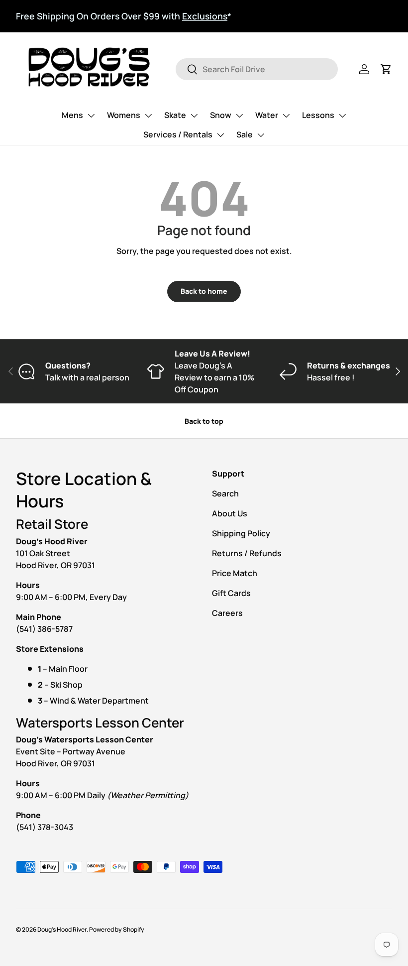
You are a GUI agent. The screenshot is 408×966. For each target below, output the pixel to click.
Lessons (318, 115)
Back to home (204, 291)
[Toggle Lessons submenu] (342, 115)
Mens (72, 115)
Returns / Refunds (247, 553)
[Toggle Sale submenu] (261, 135)
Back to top (204, 421)
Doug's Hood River (62, 929)
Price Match (234, 573)
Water (266, 115)
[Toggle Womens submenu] (148, 115)
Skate (175, 115)
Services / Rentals (177, 134)
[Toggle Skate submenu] (194, 115)
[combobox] (256, 69)
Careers (227, 612)
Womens (123, 115)
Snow (220, 115)
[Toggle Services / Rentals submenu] (220, 135)
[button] (386, 69)
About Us (229, 513)
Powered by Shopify (116, 929)
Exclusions (204, 16)
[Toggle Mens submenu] (91, 115)
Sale (244, 134)
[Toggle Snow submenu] (239, 115)
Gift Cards (231, 593)
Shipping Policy (241, 533)
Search (225, 493)
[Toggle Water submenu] (286, 115)
